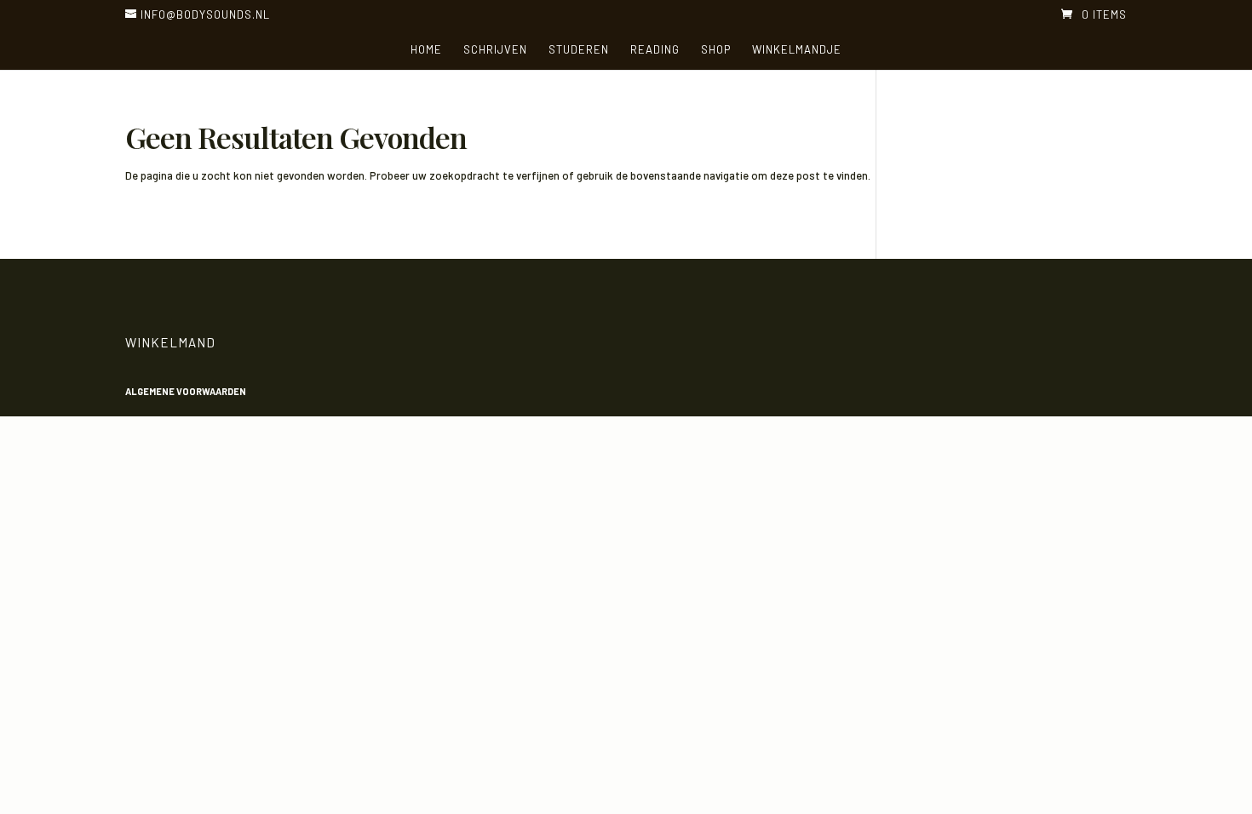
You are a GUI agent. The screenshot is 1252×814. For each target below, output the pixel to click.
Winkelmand (170, 342)
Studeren (578, 49)
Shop (716, 49)
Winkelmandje (796, 49)
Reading (655, 49)
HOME (426, 49)
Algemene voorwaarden (185, 391)
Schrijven (495, 49)
